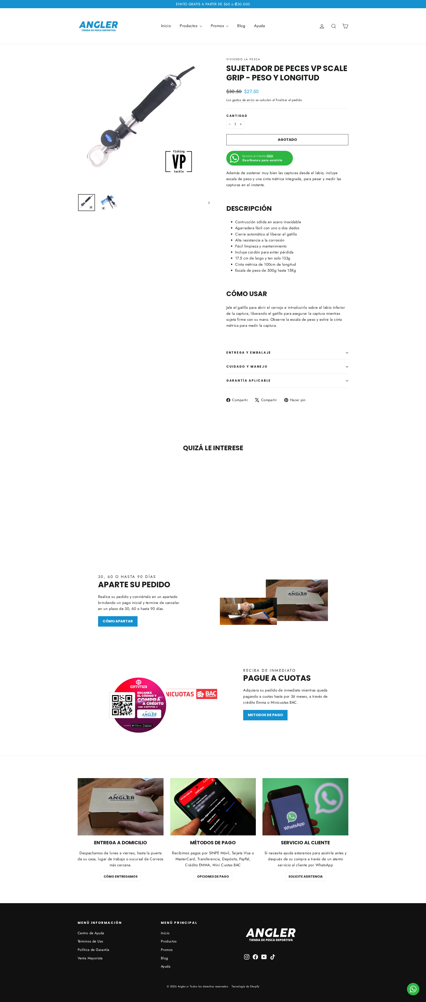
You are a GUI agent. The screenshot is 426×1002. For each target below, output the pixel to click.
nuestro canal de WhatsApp (194, 504)
